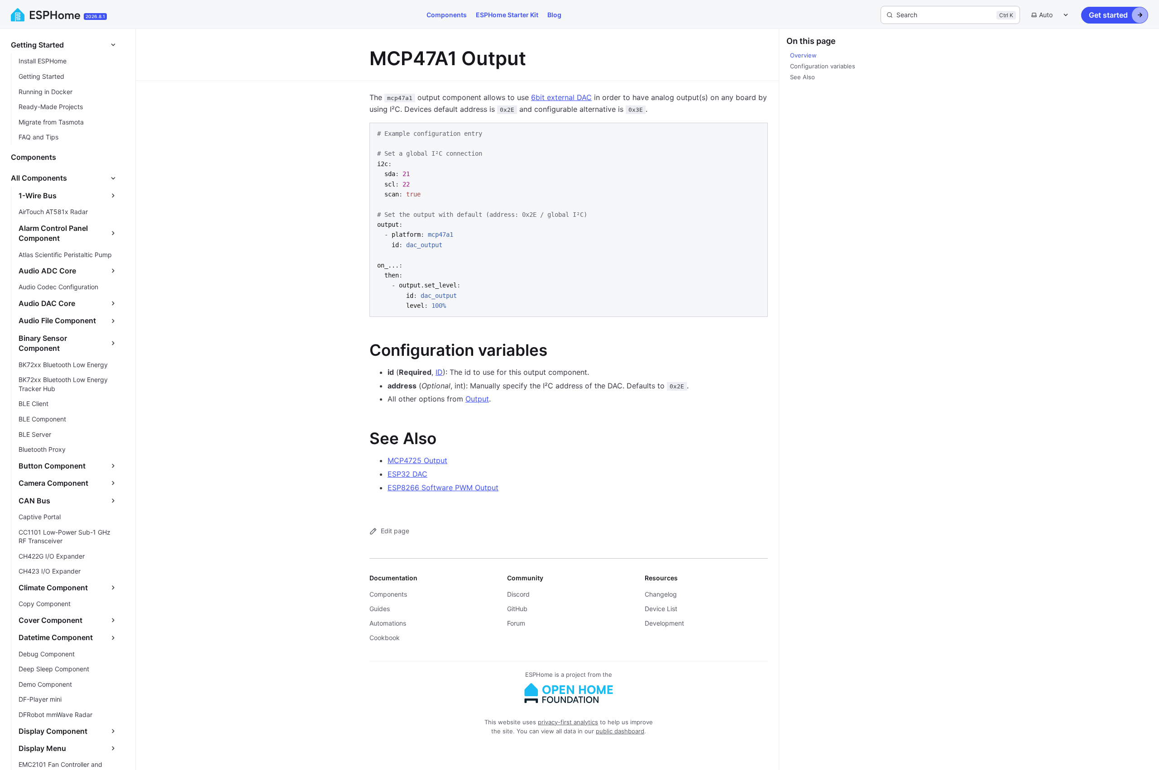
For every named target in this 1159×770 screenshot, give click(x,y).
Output (477, 398)
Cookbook (384, 637)
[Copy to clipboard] (756, 133)
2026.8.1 (95, 16)
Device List (661, 608)
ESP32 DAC (407, 473)
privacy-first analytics (568, 722)
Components (446, 15)
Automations (387, 623)
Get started (1108, 14)
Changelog (661, 594)
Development (664, 623)
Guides (379, 608)
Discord (518, 594)
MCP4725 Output (417, 460)
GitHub (517, 608)
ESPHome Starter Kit (507, 15)
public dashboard (620, 731)
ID (439, 372)
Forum (516, 623)
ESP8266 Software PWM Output (443, 487)
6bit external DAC (561, 97)
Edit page (395, 531)
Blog (554, 15)
